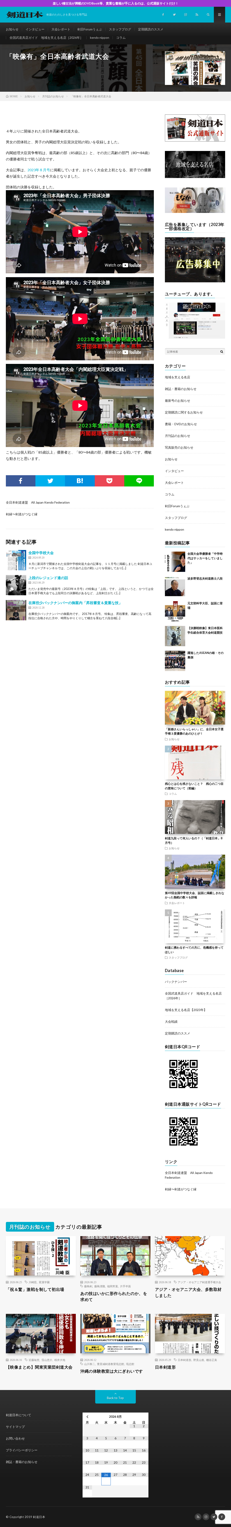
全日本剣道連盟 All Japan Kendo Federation (38, 502)
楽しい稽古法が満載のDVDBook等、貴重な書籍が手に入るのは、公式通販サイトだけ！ (115, 3)
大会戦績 (171, 1021)
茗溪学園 (44, 1282)
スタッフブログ (120, 29)
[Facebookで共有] (20, 480)
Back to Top (115, 1398)
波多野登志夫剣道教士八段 (205, 578)
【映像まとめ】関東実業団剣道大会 (39, 1367)
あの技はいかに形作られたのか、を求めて (113, 1296)
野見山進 (198, 1359)
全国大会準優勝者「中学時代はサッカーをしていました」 (205, 558)
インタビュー (34, 29)
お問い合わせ (15, 1438)
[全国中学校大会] (16, 560)
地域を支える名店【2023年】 (186, 1010)
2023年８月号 (39, 170)
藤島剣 (88, 1286)
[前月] (87, 1417)
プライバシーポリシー (21, 1450)
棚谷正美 (211, 1359)
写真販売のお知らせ (179, 447)
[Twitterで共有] (50, 480)
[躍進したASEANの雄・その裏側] (175, 661)
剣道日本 (39, 1517)
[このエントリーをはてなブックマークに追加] (80, 480)
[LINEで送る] (139, 480)
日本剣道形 (184, 1359)
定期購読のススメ (150, 29)
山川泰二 (89, 1364)
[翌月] (143, 1417)
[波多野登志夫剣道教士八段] (175, 586)
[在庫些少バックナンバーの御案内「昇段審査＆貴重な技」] (16, 610)
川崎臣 (33, 1282)
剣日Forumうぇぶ (89, 29)
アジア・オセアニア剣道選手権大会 (199, 1282)
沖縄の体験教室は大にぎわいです (111, 1371)
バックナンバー (176, 982)
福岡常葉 (112, 1286)
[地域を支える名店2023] (195, 177)
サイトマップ (15, 1427)
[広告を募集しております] (195, 281)
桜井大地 (59, 1359)
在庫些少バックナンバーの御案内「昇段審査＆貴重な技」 (75, 602)
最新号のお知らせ (177, 400)
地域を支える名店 (177, 377)
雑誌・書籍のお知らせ (180, 389)
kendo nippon (99, 37)
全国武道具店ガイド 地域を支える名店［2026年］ (46, 37)
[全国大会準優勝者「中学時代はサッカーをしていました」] (175, 562)
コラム (121, 37)
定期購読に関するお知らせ (184, 412)
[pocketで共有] (109, 480)
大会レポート (60, 29)
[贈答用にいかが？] (195, 212)
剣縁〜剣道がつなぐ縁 (21, 514)
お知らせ (12, 29)
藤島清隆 (99, 1286)
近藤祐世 (34, 1359)
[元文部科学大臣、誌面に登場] (175, 611)
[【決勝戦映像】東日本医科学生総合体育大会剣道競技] (175, 636)
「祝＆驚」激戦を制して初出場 (35, 1289)
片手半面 (125, 1286)
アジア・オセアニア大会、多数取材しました (188, 1292)
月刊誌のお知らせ (177, 436)
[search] (221, 351)
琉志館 (130, 1364)
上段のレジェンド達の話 (48, 577)
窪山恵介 (47, 1359)
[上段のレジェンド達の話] (16, 585)
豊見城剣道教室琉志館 (110, 1364)
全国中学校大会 (41, 552)
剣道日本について (18, 1415)
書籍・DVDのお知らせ (181, 424)
